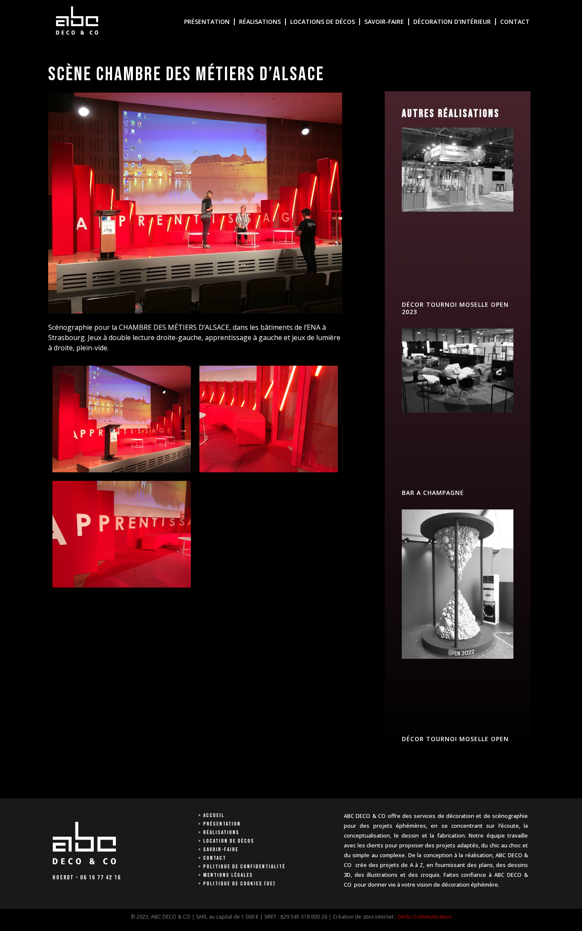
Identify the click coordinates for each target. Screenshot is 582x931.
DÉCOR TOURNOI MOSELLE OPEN (455, 739)
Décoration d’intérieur (452, 21)
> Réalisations (218, 832)
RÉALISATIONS (260, 21)
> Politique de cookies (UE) (237, 883)
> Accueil (211, 815)
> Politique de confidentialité (241, 866)
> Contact (212, 858)
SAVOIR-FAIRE (384, 21)
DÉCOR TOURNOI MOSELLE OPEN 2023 (455, 308)
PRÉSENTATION (207, 21)
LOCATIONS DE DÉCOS (322, 21)
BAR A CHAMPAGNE (433, 493)
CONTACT (515, 21)
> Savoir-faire (218, 849)
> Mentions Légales (225, 875)
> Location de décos (226, 841)
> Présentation (219, 823)
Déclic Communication (425, 916)
